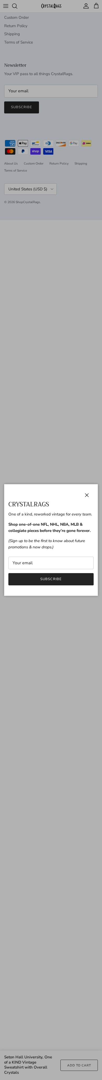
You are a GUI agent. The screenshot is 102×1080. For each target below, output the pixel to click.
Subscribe (50, 579)
